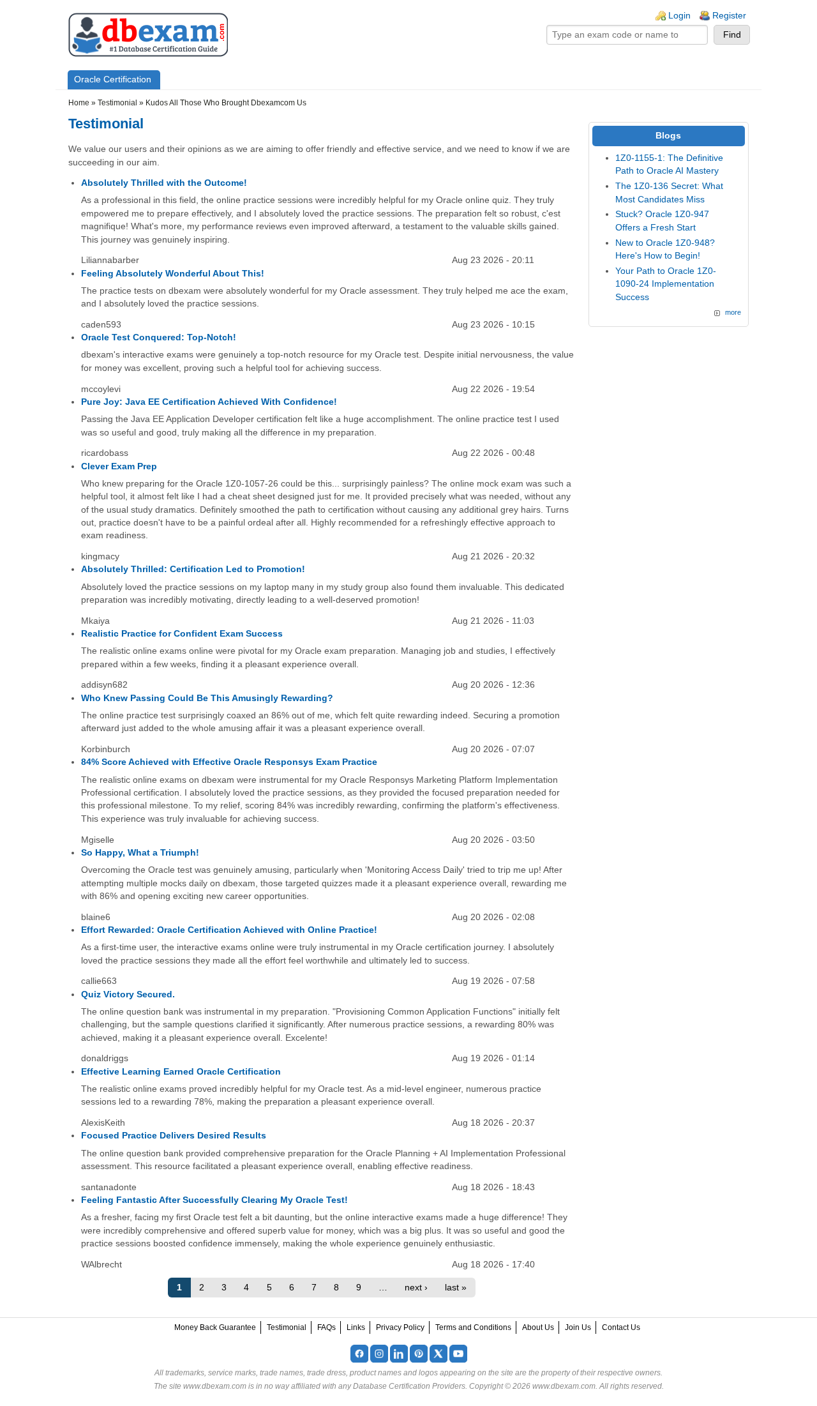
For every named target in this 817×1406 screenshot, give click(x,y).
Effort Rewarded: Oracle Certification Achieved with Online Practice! (229, 930)
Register (729, 15)
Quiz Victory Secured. (128, 994)
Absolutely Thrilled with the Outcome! (164, 183)
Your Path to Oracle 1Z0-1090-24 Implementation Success (665, 284)
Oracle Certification (112, 79)
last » (456, 1287)
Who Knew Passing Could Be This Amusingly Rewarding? (207, 698)
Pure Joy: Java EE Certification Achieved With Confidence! (209, 402)
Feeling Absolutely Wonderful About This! (172, 273)
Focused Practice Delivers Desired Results (173, 1135)
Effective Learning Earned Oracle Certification (181, 1072)
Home (78, 103)
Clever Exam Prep (119, 466)
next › (416, 1287)
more (733, 312)
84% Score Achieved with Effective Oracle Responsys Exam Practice (229, 762)
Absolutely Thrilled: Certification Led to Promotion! (193, 569)
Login (679, 15)
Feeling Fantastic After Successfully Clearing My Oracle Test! (214, 1200)
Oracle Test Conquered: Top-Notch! (158, 337)
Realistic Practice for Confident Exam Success (182, 634)
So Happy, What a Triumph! (140, 853)
